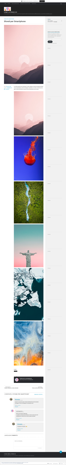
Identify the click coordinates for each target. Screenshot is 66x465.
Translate (55, 21)
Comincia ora (42, 1)
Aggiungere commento (38, 394)
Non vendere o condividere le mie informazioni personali (23, 455)
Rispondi (16, 406)
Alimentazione (34, 3)
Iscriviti (50, 41)
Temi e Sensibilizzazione (15, 3)
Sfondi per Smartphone (9, 19)
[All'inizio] (61, 452)
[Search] (61, 4)
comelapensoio (9, 87)
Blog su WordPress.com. (8, 455)
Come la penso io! (10, 12)
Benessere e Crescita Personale (25, 3)
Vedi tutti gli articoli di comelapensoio (26, 379)
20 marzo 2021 (8, 86)
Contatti (9, 3)
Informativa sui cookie (20, 463)
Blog (5, 3)
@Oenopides (17, 399)
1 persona (19, 405)
